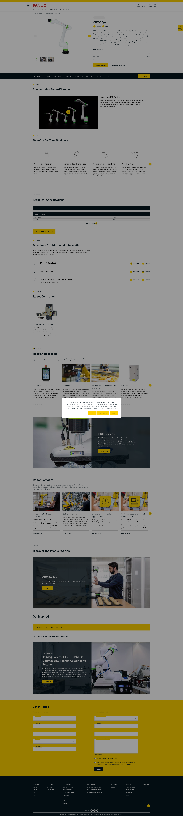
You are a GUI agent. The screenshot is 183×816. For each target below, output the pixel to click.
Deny (92, 413)
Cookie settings (103, 413)
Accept (114, 413)
